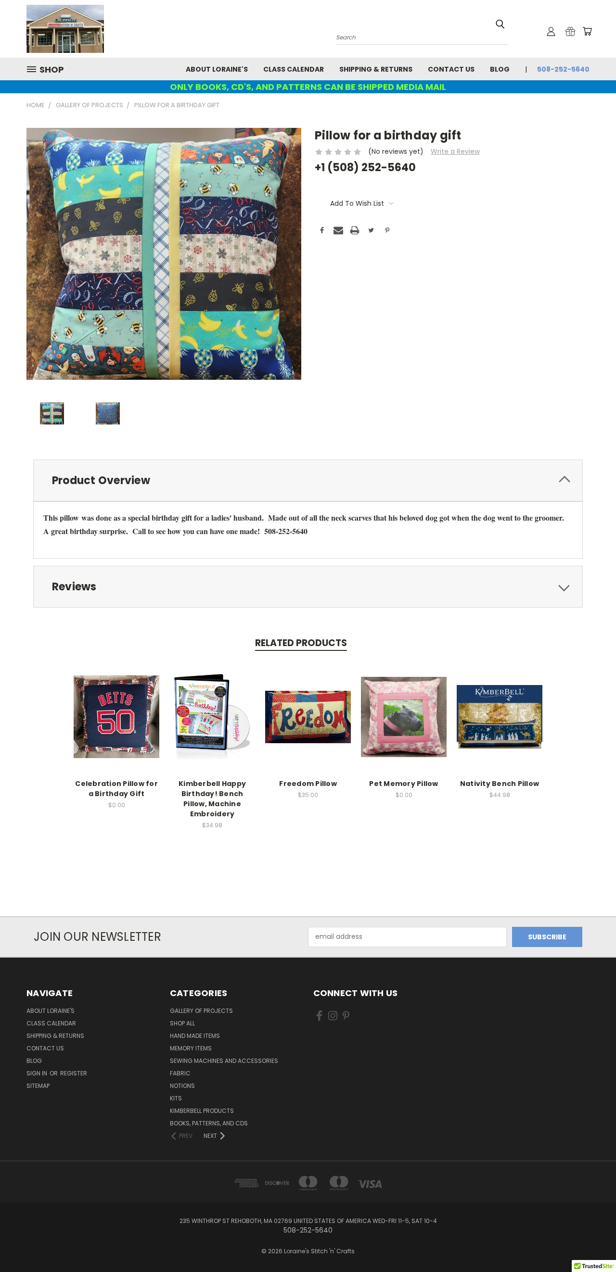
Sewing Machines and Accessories (224, 1061)
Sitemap (38, 1086)
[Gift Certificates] (570, 31)
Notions (182, 1086)
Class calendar (293, 69)
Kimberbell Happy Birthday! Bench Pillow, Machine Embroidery (212, 799)
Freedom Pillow (308, 783)
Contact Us (451, 69)
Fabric (180, 1073)
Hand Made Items (195, 1036)
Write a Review (455, 151)
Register (73, 1073)
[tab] (308, 480)
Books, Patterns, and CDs (209, 1123)
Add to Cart (116, 724)
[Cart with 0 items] (587, 31)
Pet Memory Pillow (403, 783)
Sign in (37, 1073)
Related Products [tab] (301, 642)
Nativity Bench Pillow (499, 783)
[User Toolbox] (551, 31)
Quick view (116, 706)
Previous (591, 1242)
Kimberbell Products (202, 1111)
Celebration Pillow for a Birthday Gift (116, 788)
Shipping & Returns (375, 69)
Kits (176, 1098)
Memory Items (191, 1048)
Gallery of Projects (201, 1011)
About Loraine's (217, 69)
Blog (500, 69)
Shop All (182, 1023)
